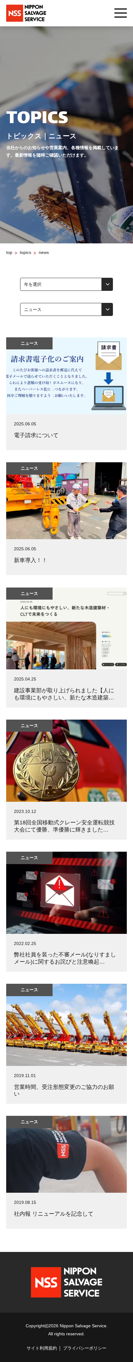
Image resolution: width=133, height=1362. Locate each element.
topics (25, 252)
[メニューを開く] (120, 13)
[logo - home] (26, 13)
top (9, 252)
